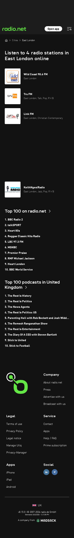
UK (39, 505)
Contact (48, 424)
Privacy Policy (14, 431)
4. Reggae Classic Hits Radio (22, 236)
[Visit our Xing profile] (54, 472)
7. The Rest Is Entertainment (22, 329)
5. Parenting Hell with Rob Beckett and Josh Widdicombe (37, 318)
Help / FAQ (49, 438)
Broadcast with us (54, 404)
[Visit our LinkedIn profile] (46, 472)
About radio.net (52, 382)
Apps (46, 431)
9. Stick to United (15, 340)
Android (11, 487)
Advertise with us (53, 397)
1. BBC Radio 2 (14, 219)
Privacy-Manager (16, 452)
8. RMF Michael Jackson (20, 258)
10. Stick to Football (17, 346)
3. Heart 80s (12, 230)
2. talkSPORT (13, 225)
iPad (9, 479)
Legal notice (13, 438)
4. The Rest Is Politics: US (21, 312)
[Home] (6, 40)
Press (47, 389)
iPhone (10, 472)
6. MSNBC (11, 247)
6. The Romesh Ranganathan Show (26, 323)
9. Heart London (15, 264)
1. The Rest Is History (18, 296)
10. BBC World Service (19, 269)
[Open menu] (69, 28)
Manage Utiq (14, 445)
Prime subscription (55, 445)
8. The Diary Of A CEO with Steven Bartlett (31, 334)
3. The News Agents (17, 307)
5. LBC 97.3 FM (14, 242)
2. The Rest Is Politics (18, 301)
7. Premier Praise (16, 253)
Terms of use (14, 424)
